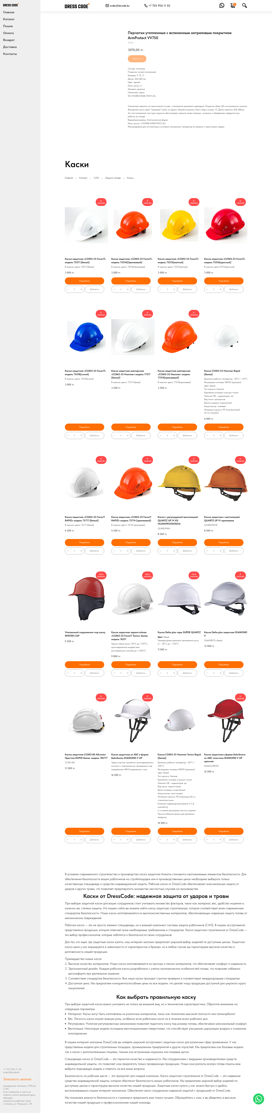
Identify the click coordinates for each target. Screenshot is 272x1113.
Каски (130, 177)
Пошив (8, 26)
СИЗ (96, 177)
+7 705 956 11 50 (12, 1069)
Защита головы (113, 177)
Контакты (10, 54)
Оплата (8, 33)
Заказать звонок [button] (17, 1079)
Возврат (9, 40)
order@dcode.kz (119, 5)
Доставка (10, 47)
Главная (8, 12)
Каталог (83, 177)
